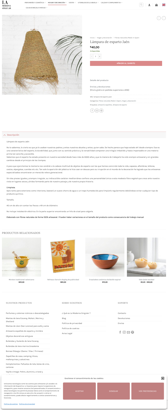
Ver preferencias (147, 391)
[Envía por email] (97, 110)
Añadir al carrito (126, 63)
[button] (162, 378)
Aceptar (79, 391)
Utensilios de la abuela (87, 2)
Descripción (13, 135)
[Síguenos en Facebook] (120, 332)
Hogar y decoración (56, 2)
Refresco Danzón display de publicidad (63, 279)
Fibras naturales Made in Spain (127, 38)
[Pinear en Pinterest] (101, 110)
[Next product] (159, 18)
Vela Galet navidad (146, 279)
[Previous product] (164, 18)
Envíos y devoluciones (100, 87)
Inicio (92, 38)
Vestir (71, 2)
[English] (164, 5)
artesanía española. (105, 105)
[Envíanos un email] (128, 332)
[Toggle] (4, 135)
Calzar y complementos (111, 2)
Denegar (113, 391)
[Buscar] (141, 5)
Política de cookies (11, 404)
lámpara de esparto (120, 105)
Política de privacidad (27, 404)
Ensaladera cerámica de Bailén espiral (105, 279)
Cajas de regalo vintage (36, 8)
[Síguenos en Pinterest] (132, 332)
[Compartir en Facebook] (92, 110)
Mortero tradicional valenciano (21, 279)
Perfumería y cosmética (34, 2)
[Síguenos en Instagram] (124, 332)
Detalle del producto (99, 80)
